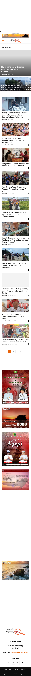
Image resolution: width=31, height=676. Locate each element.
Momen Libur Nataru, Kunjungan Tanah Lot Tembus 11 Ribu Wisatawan (14, 260)
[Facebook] (8, 657)
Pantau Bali (4, 68)
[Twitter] (18, 657)
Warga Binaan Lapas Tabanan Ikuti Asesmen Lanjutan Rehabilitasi (15, 159)
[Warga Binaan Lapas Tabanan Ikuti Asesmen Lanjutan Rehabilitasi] (15, 149)
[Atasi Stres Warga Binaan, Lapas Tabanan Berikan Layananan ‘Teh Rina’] (15, 172)
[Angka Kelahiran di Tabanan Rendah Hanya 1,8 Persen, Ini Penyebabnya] (15, 123)
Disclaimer (24, 663)
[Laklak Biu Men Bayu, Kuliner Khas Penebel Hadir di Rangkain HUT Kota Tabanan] (15, 325)
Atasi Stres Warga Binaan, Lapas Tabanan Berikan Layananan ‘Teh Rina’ (14, 183)
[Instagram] (13, 657)
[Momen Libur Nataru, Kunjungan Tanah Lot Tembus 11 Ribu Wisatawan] (15, 248)
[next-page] (20, 345)
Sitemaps (21, 665)
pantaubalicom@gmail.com (20, 646)
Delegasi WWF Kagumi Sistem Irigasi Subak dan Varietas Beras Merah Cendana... (14, 209)
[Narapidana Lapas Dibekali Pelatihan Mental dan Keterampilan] (15, 60)
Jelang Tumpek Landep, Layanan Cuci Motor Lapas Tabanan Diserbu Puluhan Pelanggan (15, 109)
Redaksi (5, 663)
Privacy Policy (16, 663)
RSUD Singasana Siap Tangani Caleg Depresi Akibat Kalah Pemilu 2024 (15, 310)
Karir (10, 663)
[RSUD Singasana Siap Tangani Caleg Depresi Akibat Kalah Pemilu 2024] (15, 299)
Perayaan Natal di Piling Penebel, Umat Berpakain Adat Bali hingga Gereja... (15, 285)
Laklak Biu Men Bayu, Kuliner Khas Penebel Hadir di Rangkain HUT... (15, 335)
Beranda (4, 45)
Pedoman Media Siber (12, 665)
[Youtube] (22, 657)
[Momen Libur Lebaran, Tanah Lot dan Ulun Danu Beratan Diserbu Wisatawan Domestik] (12, 80)
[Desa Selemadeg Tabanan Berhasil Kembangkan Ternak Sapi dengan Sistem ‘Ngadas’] (15, 223)
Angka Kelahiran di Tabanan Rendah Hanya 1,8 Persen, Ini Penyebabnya (13, 134)
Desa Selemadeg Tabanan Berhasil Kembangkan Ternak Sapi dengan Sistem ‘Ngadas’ (15, 234)
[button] (3, 40)
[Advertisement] (15, 15)
